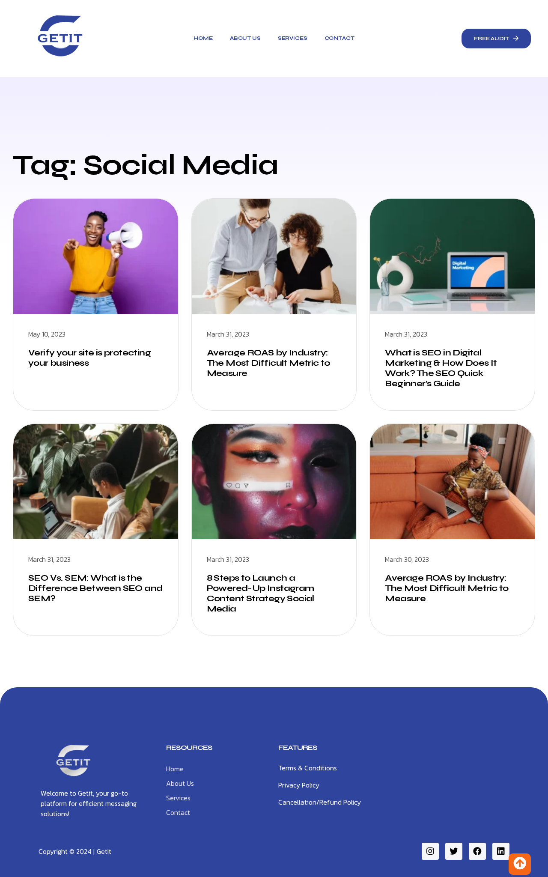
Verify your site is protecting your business (89, 357)
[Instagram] (430, 851)
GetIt (104, 851)
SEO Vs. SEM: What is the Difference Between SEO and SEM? (95, 588)
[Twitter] (453, 851)
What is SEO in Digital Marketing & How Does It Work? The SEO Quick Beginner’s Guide (441, 368)
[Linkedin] (500, 851)
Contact (339, 38)
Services (292, 38)
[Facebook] (477, 851)
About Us (245, 38)
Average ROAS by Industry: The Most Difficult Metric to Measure (268, 363)
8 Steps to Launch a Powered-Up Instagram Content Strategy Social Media (260, 593)
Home (203, 38)
